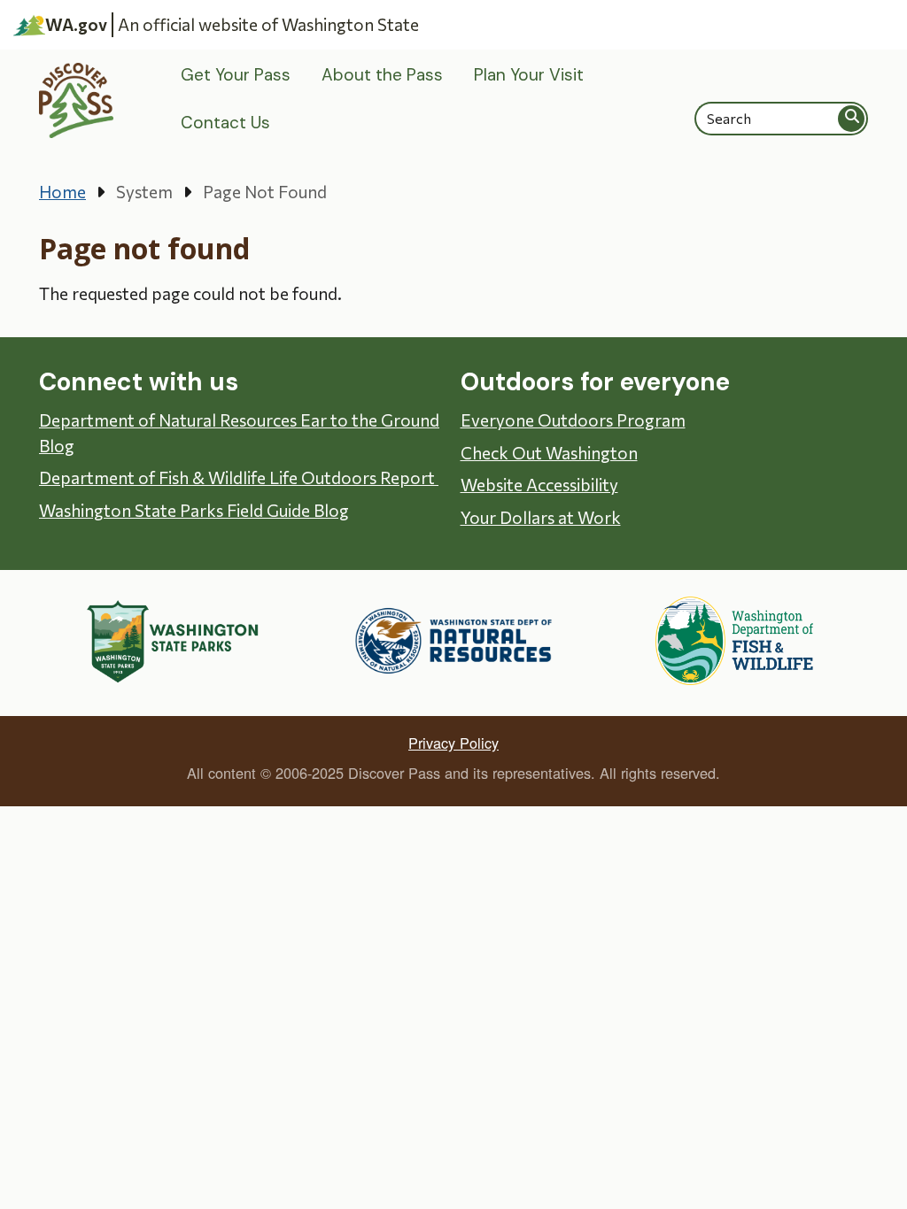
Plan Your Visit (529, 75)
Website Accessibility (539, 484)
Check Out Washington (549, 453)
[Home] (76, 100)
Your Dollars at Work (541, 517)
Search (852, 118)
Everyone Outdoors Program (573, 420)
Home (62, 191)
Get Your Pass (236, 75)
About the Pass (382, 75)
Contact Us (225, 123)
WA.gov (76, 24)
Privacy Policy (453, 742)
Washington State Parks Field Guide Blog (194, 510)
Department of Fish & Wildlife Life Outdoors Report (238, 477)
